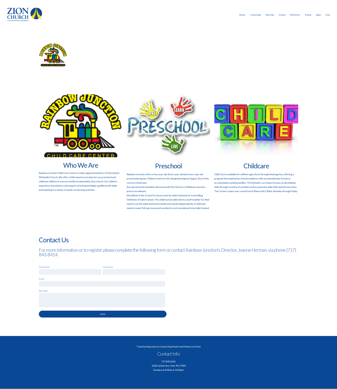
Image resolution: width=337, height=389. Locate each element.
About (242, 14)
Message (43, 290)
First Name (44, 267)
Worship (270, 14)
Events (282, 14)
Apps (318, 14)
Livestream (255, 14)
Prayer (308, 14)
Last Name (108, 267)
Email (41, 279)
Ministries (295, 14)
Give (328, 14)
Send (102, 314)
